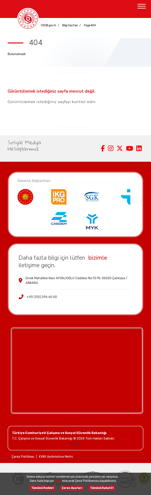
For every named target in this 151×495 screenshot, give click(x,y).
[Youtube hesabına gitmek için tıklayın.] (129, 148)
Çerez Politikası (23, 456)
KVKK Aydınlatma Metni (56, 456)
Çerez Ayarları (72, 488)
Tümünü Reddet (42, 488)
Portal (75, 443)
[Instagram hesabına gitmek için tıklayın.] (110, 148)
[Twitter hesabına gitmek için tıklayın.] (119, 148)
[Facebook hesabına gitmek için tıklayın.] (102, 148)
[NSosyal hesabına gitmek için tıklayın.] (97, 148)
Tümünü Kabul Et (102, 488)
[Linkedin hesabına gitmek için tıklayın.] (139, 148)
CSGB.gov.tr (48, 25)
